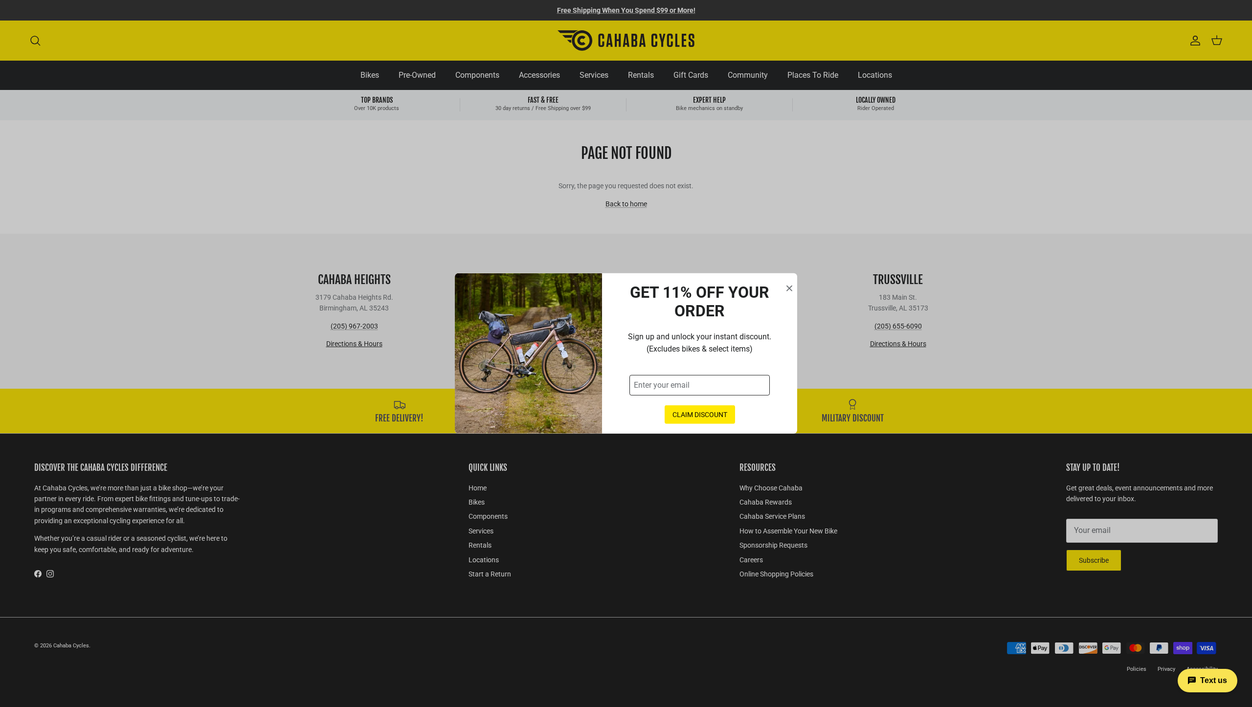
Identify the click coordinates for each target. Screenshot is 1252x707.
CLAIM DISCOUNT (699, 415)
